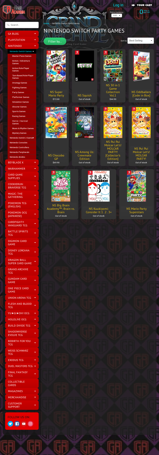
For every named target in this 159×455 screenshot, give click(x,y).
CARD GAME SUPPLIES (15, 176)
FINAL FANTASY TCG (18, 373)
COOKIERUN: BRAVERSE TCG (17, 185)
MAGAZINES (15, 391)
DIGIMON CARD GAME (17, 242)
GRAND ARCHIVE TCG (18, 270)
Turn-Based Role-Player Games (23, 76)
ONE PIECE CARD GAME (18, 289)
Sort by (124, 41)
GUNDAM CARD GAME (17, 280)
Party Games (18, 92)
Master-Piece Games (21, 56)
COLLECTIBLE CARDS (16, 383)
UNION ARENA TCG (19, 297)
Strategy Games (19, 82)
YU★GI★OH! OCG (18, 313)
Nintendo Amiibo (17, 157)
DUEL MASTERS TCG (20, 366)
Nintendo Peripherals (19, 152)
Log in (118, 5)
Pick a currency (116, 12)
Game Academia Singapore (78, 443)
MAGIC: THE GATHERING (15, 195)
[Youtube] (24, 424)
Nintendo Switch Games (21, 51)
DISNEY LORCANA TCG (19, 252)
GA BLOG (13, 33)
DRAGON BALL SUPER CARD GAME (20, 261)
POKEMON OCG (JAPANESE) (17, 214)
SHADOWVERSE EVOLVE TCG (17, 333)
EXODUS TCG (15, 360)
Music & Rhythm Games (23, 128)
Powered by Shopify (79, 449)
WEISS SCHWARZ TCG (18, 352)
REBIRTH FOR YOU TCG (19, 342)
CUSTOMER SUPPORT (15, 405)
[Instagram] (30, 424)
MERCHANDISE (17, 397)
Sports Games (18, 111)
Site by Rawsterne (79, 446)
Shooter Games (19, 106)
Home (46, 23)
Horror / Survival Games (20, 122)
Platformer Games (20, 97)
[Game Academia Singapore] (14, 9)
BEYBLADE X (15, 162)
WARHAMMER (16, 168)
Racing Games (18, 116)
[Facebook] (17, 424)
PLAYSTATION (16, 40)
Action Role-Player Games (20, 69)
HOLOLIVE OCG (17, 319)
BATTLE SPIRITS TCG (18, 233)
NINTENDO (15, 46)
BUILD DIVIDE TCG (19, 325)
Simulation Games (20, 102)
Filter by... (55, 41)
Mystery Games (19, 133)
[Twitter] (10, 424)
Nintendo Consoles (18, 142)
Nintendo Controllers (19, 147)
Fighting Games (19, 87)
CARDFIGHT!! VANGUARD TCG (17, 223)
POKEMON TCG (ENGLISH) (17, 204)
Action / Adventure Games (21, 62)
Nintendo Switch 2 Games (21, 138)
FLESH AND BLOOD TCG (20, 305)
